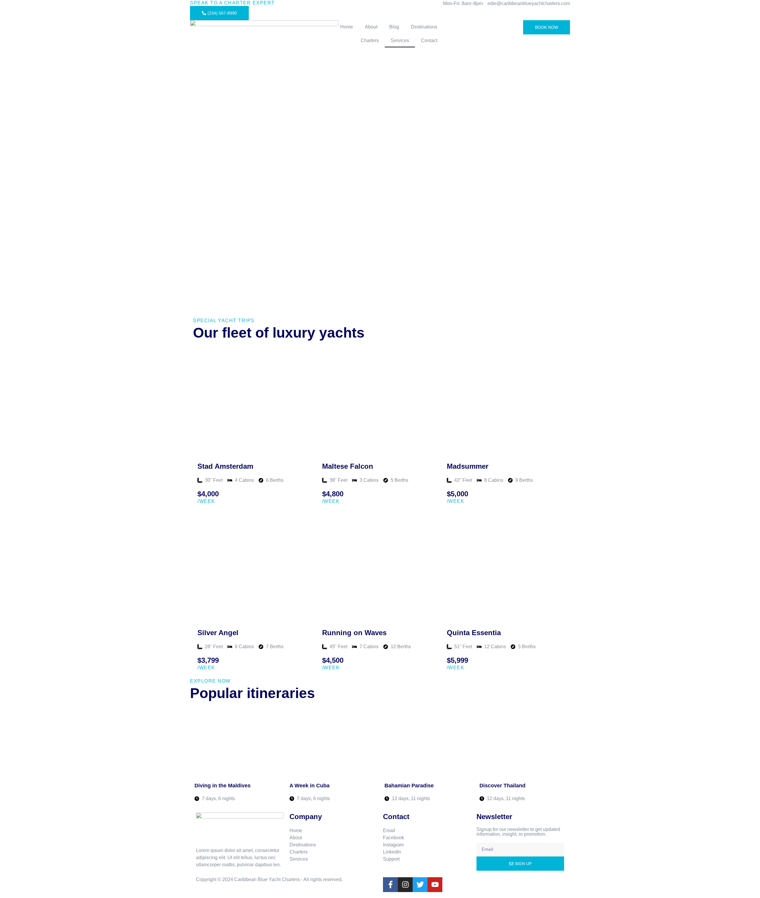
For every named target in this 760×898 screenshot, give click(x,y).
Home (346, 26)
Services (400, 40)
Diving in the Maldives (222, 786)
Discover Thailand (502, 786)
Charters (370, 40)
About (371, 26)
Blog (394, 26)
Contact (429, 40)
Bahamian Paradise (409, 786)
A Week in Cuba (309, 786)
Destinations (424, 26)
